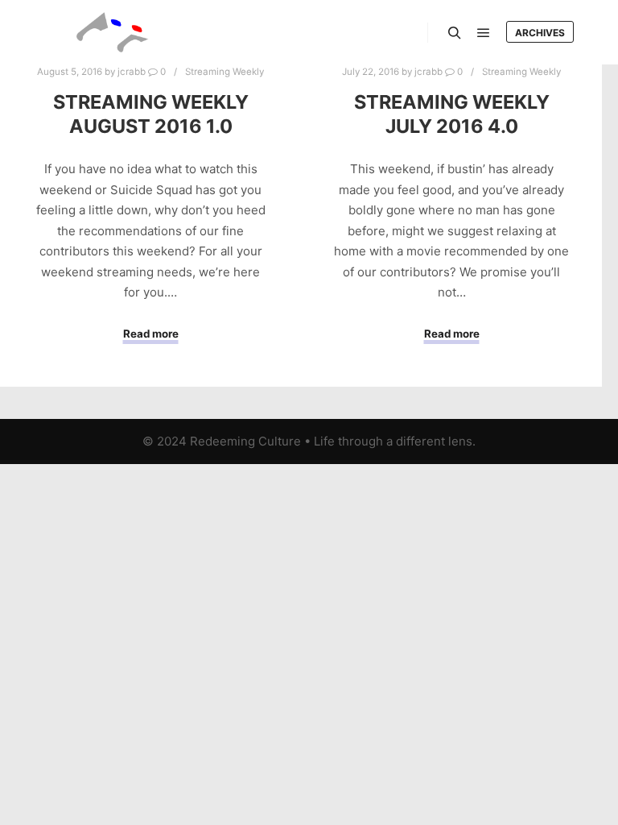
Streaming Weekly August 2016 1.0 (151, 114)
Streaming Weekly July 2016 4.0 (452, 114)
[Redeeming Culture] (112, 32)
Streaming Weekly (224, 71)
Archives (540, 33)
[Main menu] (483, 33)
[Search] (454, 33)
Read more (151, 333)
